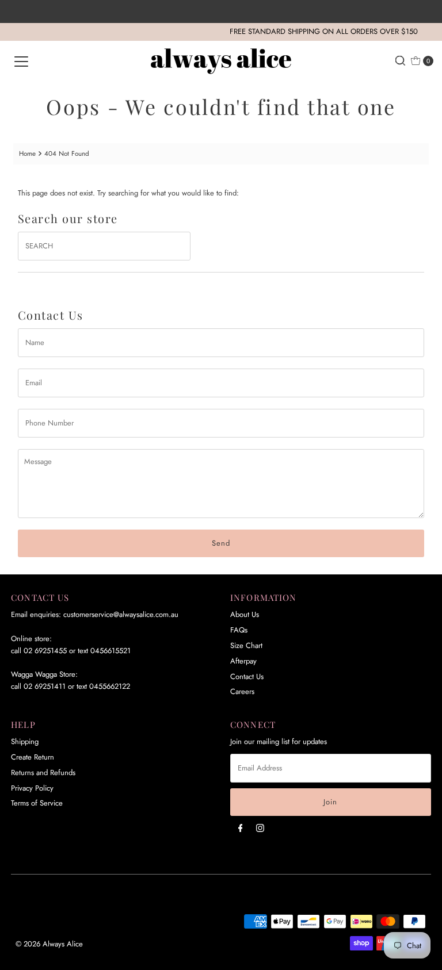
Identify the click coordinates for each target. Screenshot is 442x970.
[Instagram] (260, 828)
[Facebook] (240, 828)
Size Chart (246, 645)
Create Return (32, 757)
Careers (242, 691)
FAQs (238, 629)
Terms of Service (37, 803)
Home (27, 153)
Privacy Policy (32, 788)
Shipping (25, 741)
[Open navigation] (21, 61)
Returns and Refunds (43, 772)
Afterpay (243, 660)
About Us (244, 614)
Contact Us (247, 676)
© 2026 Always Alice (49, 943)
